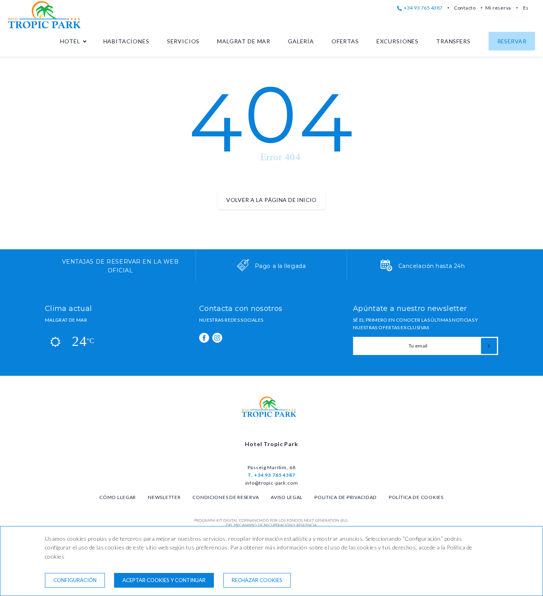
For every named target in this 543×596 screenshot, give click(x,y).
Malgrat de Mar (243, 41)
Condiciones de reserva (225, 497)
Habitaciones (126, 41)
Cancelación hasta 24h (431, 266)
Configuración (75, 580)
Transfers (453, 41)
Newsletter (164, 497)
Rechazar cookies (257, 580)
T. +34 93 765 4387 (271, 475)
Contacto (465, 8)
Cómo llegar (117, 497)
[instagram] (217, 338)
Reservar (511, 41)
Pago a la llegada (280, 266)
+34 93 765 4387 (423, 8)
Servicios (183, 41)
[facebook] (204, 338)
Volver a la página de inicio (271, 199)
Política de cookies (416, 497)
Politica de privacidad (345, 497)
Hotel (70, 41)
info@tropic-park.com (271, 483)
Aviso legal (287, 497)
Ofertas (345, 41)
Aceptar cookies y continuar (164, 580)
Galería (301, 41)
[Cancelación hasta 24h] (386, 269)
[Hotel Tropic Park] (47, 27)
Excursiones (397, 41)
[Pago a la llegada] (243, 269)
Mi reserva (498, 8)
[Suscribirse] (489, 346)
